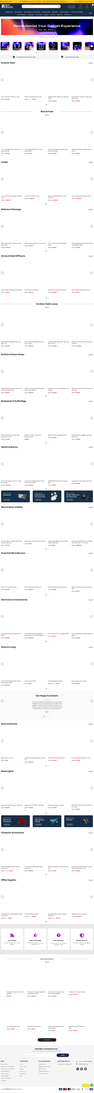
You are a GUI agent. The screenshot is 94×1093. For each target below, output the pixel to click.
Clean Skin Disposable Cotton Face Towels (35, 243)
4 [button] (41, 52)
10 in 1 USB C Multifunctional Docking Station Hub (34, 867)
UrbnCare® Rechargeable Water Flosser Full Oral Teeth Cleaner (34, 481)
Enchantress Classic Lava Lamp (56, 805)
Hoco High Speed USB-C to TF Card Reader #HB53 (34, 150)
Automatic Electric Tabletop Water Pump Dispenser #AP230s (11, 542)
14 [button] (57, 52)
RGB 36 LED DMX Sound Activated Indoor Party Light (82, 806)
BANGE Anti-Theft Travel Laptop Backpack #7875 (33, 435)
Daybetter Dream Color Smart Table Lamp (11, 805)
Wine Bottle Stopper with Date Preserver (35, 541)
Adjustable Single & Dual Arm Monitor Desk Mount (10, 867)
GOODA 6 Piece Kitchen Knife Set (56, 758)
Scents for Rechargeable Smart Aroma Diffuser (56, 1027)
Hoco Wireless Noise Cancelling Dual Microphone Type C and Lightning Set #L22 (34, 634)
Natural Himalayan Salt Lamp (55, 681)
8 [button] (47, 52)
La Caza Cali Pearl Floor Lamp (32, 196)
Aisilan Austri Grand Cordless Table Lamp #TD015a (82, 342)
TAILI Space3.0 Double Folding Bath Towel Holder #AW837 (36, 992)
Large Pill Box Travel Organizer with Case (82, 481)
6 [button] (44, 52)
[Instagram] (81, 1069)
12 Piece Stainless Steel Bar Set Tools (10, 97)
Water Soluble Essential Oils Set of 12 (81, 290)
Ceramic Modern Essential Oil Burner (57, 587)
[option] (47, 29)
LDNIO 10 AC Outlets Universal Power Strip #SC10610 (82, 389)
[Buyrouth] (5, 46)
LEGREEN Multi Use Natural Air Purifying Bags (58, 481)
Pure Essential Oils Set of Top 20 (33, 587)
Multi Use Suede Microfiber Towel (33, 97)
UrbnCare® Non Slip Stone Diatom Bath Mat (15, 992)
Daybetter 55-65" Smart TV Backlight (34, 805)
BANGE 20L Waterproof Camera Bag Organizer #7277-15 (10, 435)
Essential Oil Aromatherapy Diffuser (57, 290)
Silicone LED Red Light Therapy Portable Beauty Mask (11, 244)
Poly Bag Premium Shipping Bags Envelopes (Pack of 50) (12, 914)
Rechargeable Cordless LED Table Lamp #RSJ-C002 (82, 97)
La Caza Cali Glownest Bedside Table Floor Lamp (11, 196)
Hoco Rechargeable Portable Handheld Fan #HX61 (82, 634)
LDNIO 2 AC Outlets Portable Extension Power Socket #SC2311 (34, 389)
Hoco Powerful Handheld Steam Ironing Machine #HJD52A (58, 150)
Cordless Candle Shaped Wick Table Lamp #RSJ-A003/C (58, 342)
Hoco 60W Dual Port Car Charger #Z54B (58, 633)
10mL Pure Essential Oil (30, 681)
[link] (24, 57)
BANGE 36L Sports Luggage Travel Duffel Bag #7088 (82, 435)
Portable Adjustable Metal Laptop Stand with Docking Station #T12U (82, 867)
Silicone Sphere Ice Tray (7, 758)
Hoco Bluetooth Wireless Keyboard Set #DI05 (11, 634)
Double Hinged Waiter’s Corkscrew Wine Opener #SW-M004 (58, 542)
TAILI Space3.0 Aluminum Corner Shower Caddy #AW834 (56, 992)
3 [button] (39, 52)
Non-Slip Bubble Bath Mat (13, 1026)
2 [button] (47, 104)
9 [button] (49, 52)
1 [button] (36, 52)
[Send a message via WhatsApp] (91, 1085)
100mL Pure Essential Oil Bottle (9, 587)
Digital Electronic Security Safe (79, 914)
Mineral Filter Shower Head (34, 1026)
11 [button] (52, 52)
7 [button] (46, 52)
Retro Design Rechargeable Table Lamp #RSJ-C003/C (34, 342)
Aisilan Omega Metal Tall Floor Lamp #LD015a (57, 196)
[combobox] (39, 6)
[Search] (41, 6)
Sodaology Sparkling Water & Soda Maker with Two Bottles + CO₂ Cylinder (82, 542)
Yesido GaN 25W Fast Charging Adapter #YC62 (82, 150)
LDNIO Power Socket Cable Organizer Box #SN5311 (58, 389)
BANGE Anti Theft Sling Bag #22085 (57, 435)
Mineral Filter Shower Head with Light (77, 1027)
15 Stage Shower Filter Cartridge (77, 992)
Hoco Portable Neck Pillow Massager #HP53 (57, 244)
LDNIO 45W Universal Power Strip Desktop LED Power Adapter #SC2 (11, 389)
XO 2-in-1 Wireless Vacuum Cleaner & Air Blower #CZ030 (11, 150)
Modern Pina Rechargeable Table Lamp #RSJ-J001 (11, 342)
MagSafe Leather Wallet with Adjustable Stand (58, 97)
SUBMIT (63, 1055)
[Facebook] (77, 1069)
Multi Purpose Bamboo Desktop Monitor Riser (58, 867)
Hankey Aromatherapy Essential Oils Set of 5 (82, 587)
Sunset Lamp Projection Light (79, 681)
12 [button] (54, 52)
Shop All (91, 63)
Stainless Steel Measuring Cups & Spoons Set (35, 758)
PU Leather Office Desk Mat (31, 914)
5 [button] (50, 716)
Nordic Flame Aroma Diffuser (32, 290)
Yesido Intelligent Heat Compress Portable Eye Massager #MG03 (82, 244)
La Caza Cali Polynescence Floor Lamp (81, 196)
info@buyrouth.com (84, 1064)
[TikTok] (85, 1069)
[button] (11, 29)
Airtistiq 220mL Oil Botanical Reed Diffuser (11, 290)
